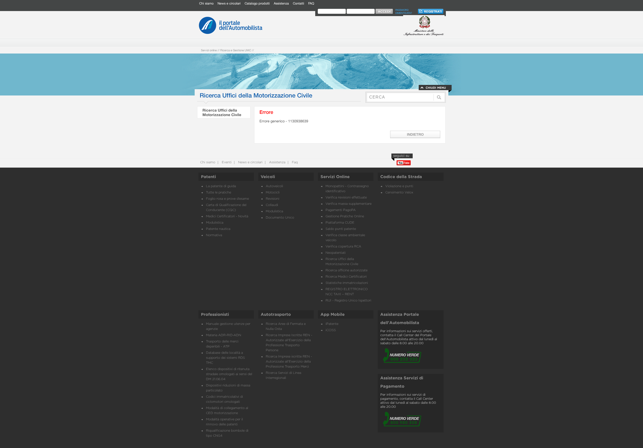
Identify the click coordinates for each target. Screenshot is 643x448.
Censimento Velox (399, 192)
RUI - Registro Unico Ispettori (348, 300)
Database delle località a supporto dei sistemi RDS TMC (225, 358)
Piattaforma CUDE (340, 222)
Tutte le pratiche (218, 192)
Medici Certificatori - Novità (227, 216)
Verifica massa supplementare (348, 204)
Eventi (226, 162)
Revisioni (272, 199)
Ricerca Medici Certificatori (346, 276)
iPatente (332, 324)
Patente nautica (218, 229)
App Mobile (332, 315)
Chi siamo (206, 3)
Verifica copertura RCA (343, 246)
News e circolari (229, 3)
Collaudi (272, 205)
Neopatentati (336, 253)
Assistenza (281, 3)
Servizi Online (335, 177)
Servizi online (209, 50)
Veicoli (268, 177)
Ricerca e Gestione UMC (235, 50)
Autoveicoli (274, 186)
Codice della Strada (401, 177)
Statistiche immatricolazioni (347, 283)
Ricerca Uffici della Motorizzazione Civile (221, 112)
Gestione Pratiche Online (345, 216)
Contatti (298, 3)
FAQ (311, 3)
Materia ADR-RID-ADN (223, 335)
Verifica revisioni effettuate (346, 197)
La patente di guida (221, 186)
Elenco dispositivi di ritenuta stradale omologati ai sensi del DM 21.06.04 (229, 374)
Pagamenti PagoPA (341, 210)
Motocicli (273, 192)
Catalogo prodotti (257, 3)
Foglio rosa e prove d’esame (227, 199)
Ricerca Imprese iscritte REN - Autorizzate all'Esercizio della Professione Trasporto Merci (289, 361)
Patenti (208, 177)
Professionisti (215, 315)
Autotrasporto (276, 315)
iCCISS (331, 330)
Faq (294, 162)
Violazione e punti (399, 186)
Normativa (214, 235)
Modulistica (214, 222)
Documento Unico (280, 217)
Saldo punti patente (341, 229)
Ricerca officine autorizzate (346, 270)
